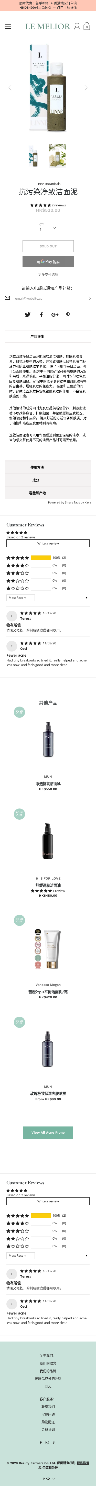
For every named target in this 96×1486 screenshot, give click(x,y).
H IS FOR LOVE (48, 878)
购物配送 (48, 1421)
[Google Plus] (55, 315)
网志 (48, 1386)
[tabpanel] (48, 402)
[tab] (48, 336)
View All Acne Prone (48, 1132)
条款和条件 (50, 1467)
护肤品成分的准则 (48, 1378)
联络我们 (48, 1406)
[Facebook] (41, 315)
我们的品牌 (48, 1371)
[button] (41, 205)
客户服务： (48, 1399)
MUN (48, 776)
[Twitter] (27, 315)
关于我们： (48, 1355)
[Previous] (10, 88)
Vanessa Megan (48, 985)
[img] (31, 613)
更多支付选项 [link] (48, 274)
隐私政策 (83, 1463)
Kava (88, 502)
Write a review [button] (48, 543)
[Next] (86, 88)
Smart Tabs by (75, 502)
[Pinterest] (68, 315)
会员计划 (48, 1429)
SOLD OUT (48, 246)
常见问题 (48, 1414)
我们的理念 (48, 1363)
